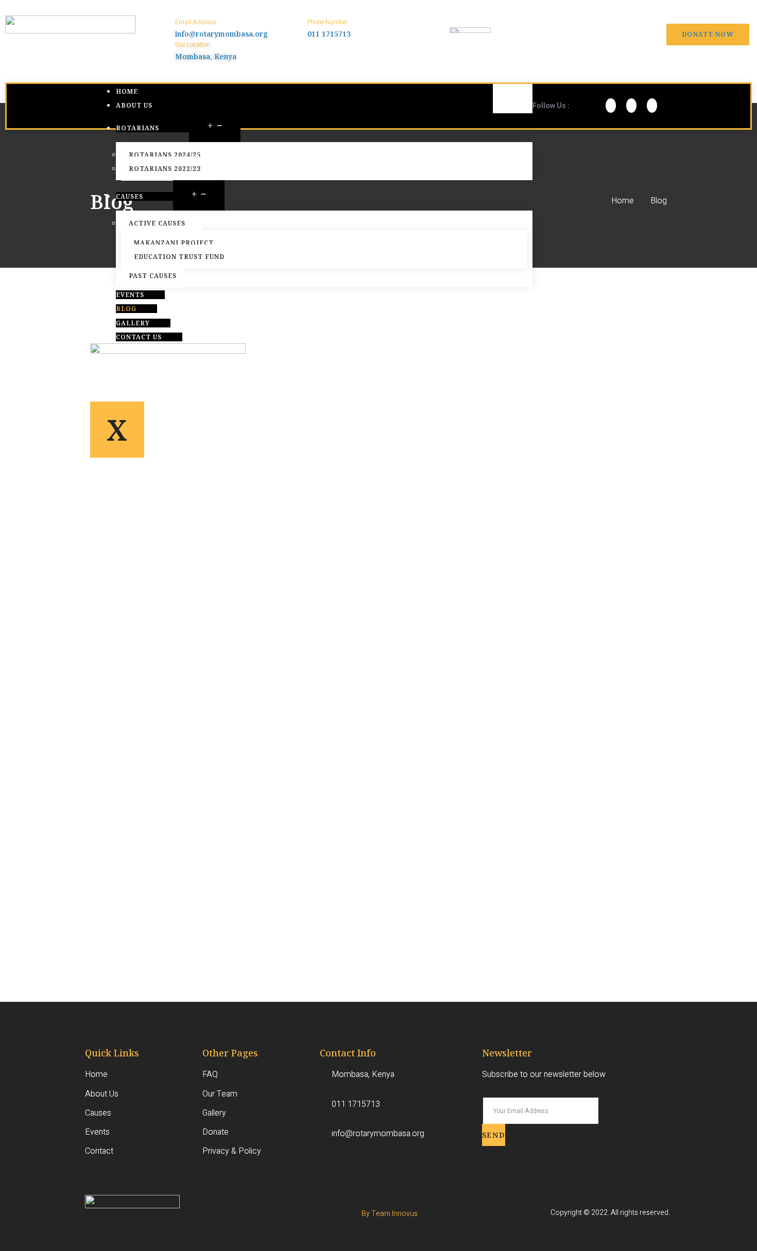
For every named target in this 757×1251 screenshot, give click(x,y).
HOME (127, 91)
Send (493, 1135)
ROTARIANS (137, 128)
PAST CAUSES (153, 275)
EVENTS (130, 294)
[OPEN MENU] (214, 127)
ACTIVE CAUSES (157, 223)
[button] (707, 34)
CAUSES (129, 196)
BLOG (126, 308)
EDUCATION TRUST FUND (179, 256)
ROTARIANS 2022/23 (165, 168)
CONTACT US (139, 337)
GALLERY (133, 323)
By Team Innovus (390, 1213)
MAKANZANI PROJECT (174, 242)
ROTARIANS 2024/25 (165, 154)
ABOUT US (134, 105)
